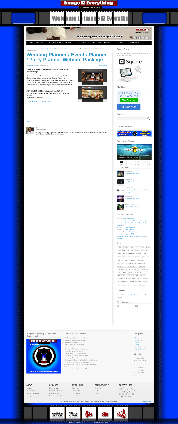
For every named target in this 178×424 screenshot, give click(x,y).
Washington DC (134, 285)
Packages (68, 43)
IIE (47, 65)
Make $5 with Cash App (132, 206)
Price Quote (75, 388)
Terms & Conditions (32, 393)
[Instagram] (131, 37)
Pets (136, 272)
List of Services (54, 388)
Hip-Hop (132, 260)
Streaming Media (136, 282)
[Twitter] (143, 37)
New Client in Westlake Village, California (137, 220)
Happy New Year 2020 (132, 198)
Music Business (143, 269)
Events (137, 342)
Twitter (97, 393)
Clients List (138, 340)
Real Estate (121, 275)
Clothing (144, 250)
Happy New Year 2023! (132, 173)
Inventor (121, 263)
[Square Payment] (130, 82)
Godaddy (146, 257)
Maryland (142, 266)
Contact (97, 390)
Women (143, 285)
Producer (143, 272)
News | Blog (134, 43)
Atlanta (126, 247)
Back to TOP (147, 401)
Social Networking (135, 279)
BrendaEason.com (128, 218)
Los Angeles (122, 266)
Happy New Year (123, 260)
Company (120, 43)
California (121, 250)
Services (107, 43)
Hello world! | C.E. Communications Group (132, 236)
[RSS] (147, 37)
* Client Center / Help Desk (89, 43)
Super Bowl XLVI (130, 227)
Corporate (121, 254)
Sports (145, 279)
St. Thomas (124, 282)
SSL (119, 282)
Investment (130, 263)
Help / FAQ (98, 388)
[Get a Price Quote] (134, 136)
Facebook (98, 396)
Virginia (146, 282)
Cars (128, 250)
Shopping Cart (122, 279)
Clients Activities (140, 338)
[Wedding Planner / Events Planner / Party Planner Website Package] (92, 84)
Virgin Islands (122, 285)
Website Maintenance (55, 390)
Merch (42, 47)
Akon (119, 247)
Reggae (143, 275)
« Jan (135, 378)
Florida (138, 257)
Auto (132, 247)
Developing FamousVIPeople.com (128, 157)
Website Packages (140, 349)
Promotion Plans (54, 393)
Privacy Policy (30, 390)
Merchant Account (124, 269)
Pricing (28, 396)
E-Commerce (130, 254)
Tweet (28, 121)
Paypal (131, 272)
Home (30, 43)
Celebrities (135, 250)
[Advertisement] (58, 109)
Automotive (140, 247)
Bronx (148, 247)
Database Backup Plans (56, 396)
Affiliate (32, 47)
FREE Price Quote (43, 43)
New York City (122, 272)
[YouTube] (135, 37)
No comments (103, 65)
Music (134, 269)
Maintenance (132, 266)
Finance (131, 257)
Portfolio (57, 43)
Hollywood (141, 260)
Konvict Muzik (140, 263)
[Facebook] (139, 37)
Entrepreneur (122, 257)
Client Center (76, 390)
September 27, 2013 (32, 65)
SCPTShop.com (129, 181)
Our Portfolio (76, 393)
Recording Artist (133, 275)
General (137, 344)
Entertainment (141, 254)
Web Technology (140, 347)
